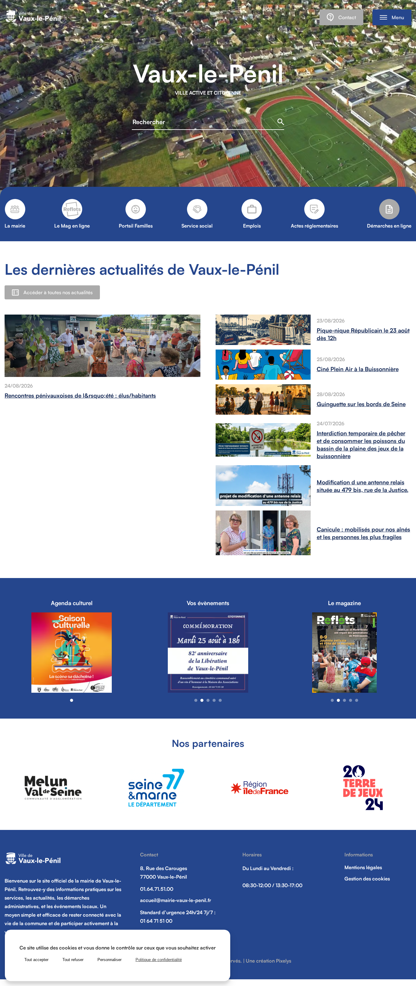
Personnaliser (109, 959)
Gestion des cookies (367, 879)
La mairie (15, 226)
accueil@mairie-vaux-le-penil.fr (175, 900)
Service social (197, 226)
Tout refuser (72, 959)
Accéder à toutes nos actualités (58, 292)
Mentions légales (363, 867)
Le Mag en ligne (72, 226)
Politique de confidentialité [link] (159, 959)
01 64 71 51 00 (156, 921)
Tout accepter (36, 959)
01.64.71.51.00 (156, 889)
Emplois (252, 226)
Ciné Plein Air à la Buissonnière (358, 368)
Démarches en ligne (389, 226)
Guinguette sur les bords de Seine (361, 403)
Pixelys (283, 961)
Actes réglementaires (314, 226)
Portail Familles (136, 226)
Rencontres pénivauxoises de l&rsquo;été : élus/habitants (80, 395)
